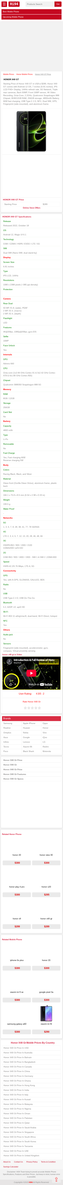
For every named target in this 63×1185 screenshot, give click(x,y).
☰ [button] (4, 4)
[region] (31, 46)
